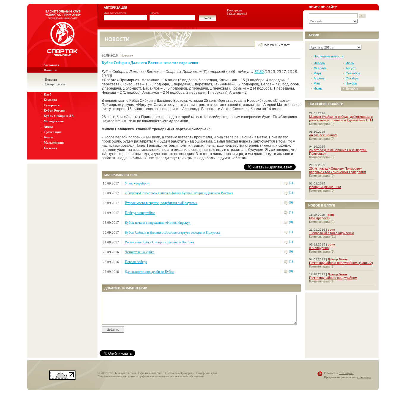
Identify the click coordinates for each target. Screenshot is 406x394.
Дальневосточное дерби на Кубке (149, 272)
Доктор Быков (337, 259)
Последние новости (328, 56)
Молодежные (54, 121)
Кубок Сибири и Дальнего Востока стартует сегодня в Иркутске (172, 232)
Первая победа (136, 262)
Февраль (320, 68)
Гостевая (50, 148)
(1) (291, 183)
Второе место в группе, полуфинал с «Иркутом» (161, 203)
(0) (291, 202)
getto (331, 214)
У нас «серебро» (137, 183)
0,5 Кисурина (319, 248)
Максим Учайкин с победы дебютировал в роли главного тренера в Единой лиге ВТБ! (341, 118)
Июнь (318, 88)
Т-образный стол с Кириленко (331, 233)
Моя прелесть (319, 218)
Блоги (48, 137)
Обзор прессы (55, 84)
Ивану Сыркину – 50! (325, 187)
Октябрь (352, 78)
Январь (319, 63)
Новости (50, 70)
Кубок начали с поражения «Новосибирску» (158, 223)
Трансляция (53, 132)
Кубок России (54, 110)
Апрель (319, 78)
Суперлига (52, 105)
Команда (50, 99)
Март (317, 73)
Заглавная (51, 65)
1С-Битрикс (346, 373)
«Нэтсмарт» (364, 377)
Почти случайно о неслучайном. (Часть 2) (341, 263)
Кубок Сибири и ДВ (58, 116)
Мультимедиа (54, 142)
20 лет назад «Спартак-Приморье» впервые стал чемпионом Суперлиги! (337, 170)
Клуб (47, 94)
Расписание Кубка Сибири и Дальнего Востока (159, 242)
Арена (48, 126)
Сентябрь (353, 73)
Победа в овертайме (140, 213)
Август (351, 68)
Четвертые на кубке (139, 252)
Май (317, 83)
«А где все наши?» (323, 135)
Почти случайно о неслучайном (333, 277)
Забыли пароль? (237, 13)
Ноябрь (351, 83)
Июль (350, 63)
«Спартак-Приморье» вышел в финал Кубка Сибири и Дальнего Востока (179, 193)
